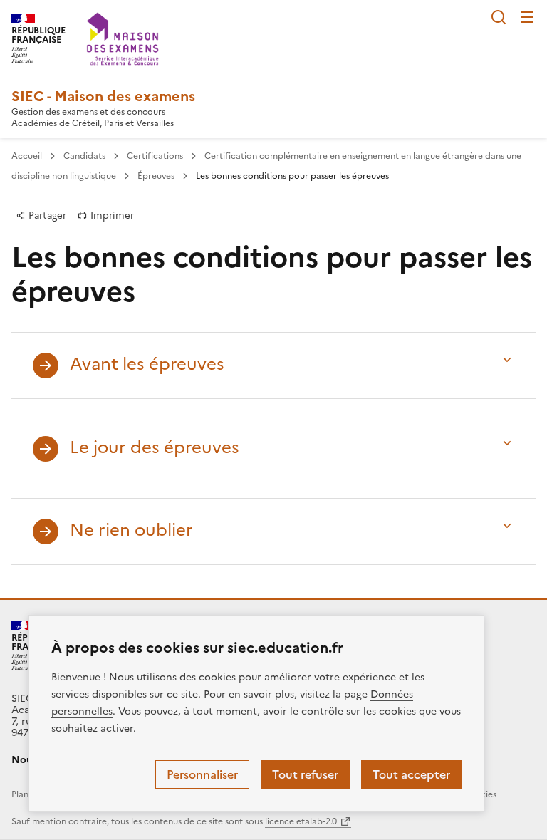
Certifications (155, 156)
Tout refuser (305, 774)
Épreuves (155, 176)
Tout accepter (411, 774)
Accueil (26, 156)
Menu (527, 17)
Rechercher (498, 17)
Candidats (84, 156)
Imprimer (111, 215)
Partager (46, 215)
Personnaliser (202, 774)
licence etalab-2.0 (301, 821)
